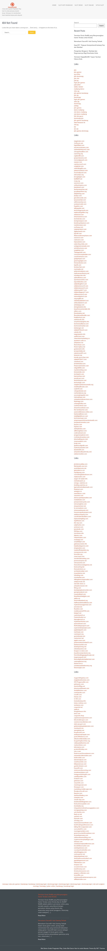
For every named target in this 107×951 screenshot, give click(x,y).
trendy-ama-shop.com (81, 357)
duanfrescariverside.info (82, 309)
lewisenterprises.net (80, 189)
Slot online (89, 5)
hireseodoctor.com (80, 263)
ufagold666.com (79, 368)
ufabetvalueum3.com (81, 288)
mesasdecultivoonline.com (83, 755)
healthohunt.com (79, 317)
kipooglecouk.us (79, 619)
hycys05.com (78, 768)
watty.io (76, 709)
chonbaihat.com (79, 577)
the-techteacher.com (81, 410)
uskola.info (77, 332)
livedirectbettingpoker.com (82, 801)
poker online (51, 886)
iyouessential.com (80, 200)
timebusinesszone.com (81, 871)
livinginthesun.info (80, 711)
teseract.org (78, 355)
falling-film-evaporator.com (83, 827)
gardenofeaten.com (80, 766)
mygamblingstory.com (81, 678)
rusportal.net (78, 707)
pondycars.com (79, 378)
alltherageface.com (80, 431)
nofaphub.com (79, 166)
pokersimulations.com (81, 271)
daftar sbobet (78, 87)
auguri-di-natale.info (80, 479)
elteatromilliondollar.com (82, 739)
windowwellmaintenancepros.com (85, 877)
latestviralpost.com (80, 760)
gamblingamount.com (81, 860)
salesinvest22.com (80, 353)
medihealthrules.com (81, 386)
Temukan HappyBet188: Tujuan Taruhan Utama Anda (87, 58)
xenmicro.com (78, 183)
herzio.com (77, 697)
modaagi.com (78, 539)
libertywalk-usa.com (80, 466)
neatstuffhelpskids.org (81, 550)
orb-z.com (77, 751)
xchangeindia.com (80, 403)
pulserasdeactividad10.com (83, 642)
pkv (75, 70)
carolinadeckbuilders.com (82, 516)
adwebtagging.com (80, 852)
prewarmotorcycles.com (82, 502)
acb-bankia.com (79, 812)
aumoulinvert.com (80, 623)
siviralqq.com (78, 820)
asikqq (76, 106)
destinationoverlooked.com (83, 858)
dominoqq (77, 97)
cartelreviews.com (80, 225)
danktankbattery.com (81, 795)
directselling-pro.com (81, 439)
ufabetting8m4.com (80, 284)
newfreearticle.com (80, 762)
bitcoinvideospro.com (81, 720)
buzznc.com (78, 424)
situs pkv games (14, 884)
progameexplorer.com (81, 435)
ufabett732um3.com (80, 330)
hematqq (43, 886)
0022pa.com (78, 531)
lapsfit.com (77, 265)
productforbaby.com (80, 749)
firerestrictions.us (79, 569)
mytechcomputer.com (81, 447)
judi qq (76, 80)
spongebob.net (79, 730)
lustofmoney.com (79, 869)
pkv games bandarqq (81, 93)
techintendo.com (79, 219)
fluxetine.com (78, 609)
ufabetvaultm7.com (80, 290)
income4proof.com (80, 172)
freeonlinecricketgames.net (83, 565)
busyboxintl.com (79, 732)
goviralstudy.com (79, 636)
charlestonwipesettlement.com (84, 843)
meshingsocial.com (80, 785)
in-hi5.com (77, 699)
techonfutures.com (80, 380)
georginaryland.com (80, 592)
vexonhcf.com (78, 495)
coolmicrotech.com (80, 405)
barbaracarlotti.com (80, 644)
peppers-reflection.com (81, 873)
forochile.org (78, 554)
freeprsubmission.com (81, 366)
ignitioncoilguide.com (81, 445)
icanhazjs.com (78, 632)
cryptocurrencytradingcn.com (83, 839)
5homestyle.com (79, 667)
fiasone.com (78, 793)
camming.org (78, 153)
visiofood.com (78, 361)
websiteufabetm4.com (81, 300)
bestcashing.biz (79, 567)
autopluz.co (78, 491)
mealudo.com (78, 797)
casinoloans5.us (79, 615)
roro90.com (78, 694)
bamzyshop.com (79, 376)
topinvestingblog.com (81, 518)
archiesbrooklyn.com (81, 571)
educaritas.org (79, 174)
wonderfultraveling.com (81, 558)
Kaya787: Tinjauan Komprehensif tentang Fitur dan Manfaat (89, 46)
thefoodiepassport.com (81, 625)
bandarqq (24, 884)
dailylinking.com (79, 193)
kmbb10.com (78, 778)
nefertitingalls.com (80, 168)
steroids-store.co (79, 583)
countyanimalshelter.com (82, 850)
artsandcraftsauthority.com (83, 452)
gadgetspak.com (79, 258)
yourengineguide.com (81, 395)
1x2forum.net (78, 143)
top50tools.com (79, 521)
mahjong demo (79, 89)
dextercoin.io (78, 663)
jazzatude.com (79, 529)
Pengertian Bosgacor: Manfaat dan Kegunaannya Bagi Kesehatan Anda (86, 52)
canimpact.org (78, 634)
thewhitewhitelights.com (82, 596)
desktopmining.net (80, 646)
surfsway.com (78, 227)
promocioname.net (80, 560)
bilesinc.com (78, 535)
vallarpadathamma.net (81, 743)
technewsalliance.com (81, 324)
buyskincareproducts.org (82, 653)
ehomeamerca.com (80, 216)
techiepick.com (79, 374)
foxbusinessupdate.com (82, 804)
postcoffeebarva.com (81, 736)
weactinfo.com (79, 783)
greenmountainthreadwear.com (84, 833)
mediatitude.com (79, 500)
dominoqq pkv (78, 118)
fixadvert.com (78, 489)
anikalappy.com (79, 305)
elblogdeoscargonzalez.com (83, 579)
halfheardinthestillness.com (83, 602)
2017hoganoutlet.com (81, 682)
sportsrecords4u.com (81, 279)
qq (75, 127)
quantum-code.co (80, 340)
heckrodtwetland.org (81, 600)
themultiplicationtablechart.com (84, 659)
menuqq (5, 884)
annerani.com (78, 527)
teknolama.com (79, 747)
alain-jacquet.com (80, 724)
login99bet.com (79, 145)
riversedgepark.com (80, 160)
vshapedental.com (80, 391)
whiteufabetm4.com (80, 303)
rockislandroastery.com (81, 437)
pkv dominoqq (78, 76)
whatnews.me (78, 342)
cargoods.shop (79, 715)
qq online (77, 74)
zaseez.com (78, 162)
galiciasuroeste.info (80, 544)
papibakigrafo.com (80, 630)
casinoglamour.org (80, 661)
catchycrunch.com (80, 164)
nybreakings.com (79, 397)
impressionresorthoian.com (83, 822)
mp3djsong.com (79, 472)
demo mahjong (79, 110)
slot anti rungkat (98, 884)
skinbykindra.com (80, 428)
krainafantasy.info (80, 701)
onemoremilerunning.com (82, 770)
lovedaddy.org (78, 806)
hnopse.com (78, 864)
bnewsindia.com (79, 372)
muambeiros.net (79, 573)
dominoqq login (41, 884)
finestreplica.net (79, 313)
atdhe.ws (77, 598)
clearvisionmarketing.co (82, 338)
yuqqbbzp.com (79, 250)
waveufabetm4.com (80, 296)
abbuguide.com (79, 208)
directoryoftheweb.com (81, 688)
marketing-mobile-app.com (83, 789)
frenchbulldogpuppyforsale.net (84, 655)
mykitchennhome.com (81, 621)
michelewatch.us (79, 481)
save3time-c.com (79, 493)
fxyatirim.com (78, 206)
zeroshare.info (79, 533)
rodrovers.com (79, 240)
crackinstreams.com (80, 256)
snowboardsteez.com (81, 772)
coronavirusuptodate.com (82, 254)
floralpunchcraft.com (81, 791)
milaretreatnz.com (80, 537)
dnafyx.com (78, 195)
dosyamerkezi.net (80, 506)
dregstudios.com (79, 548)
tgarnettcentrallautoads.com (83, 487)
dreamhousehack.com (81, 407)
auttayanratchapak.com (82, 734)
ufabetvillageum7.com (81, 292)
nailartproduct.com (80, 229)
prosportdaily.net (79, 351)
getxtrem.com (78, 780)
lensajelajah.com (79, 177)
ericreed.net (78, 607)
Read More (41, 915)
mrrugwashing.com (80, 810)
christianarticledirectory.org (83, 665)
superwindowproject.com (82, 628)
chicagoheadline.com (81, 151)
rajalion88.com (79, 156)
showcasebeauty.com (81, 510)
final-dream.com (79, 345)
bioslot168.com (79, 449)
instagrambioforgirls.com (82, 774)
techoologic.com (79, 382)
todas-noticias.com (80, 703)
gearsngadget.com (80, 261)
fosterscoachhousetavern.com (84, 753)
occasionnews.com (80, 867)
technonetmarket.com (81, 326)
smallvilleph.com (79, 542)
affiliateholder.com (80, 879)
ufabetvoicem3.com (80, 294)
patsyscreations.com (81, 170)
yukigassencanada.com (82, 246)
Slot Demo (79, 5)
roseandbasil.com (80, 594)
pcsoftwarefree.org (80, 191)
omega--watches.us (80, 483)
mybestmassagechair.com (82, 604)
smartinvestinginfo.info (81, 321)
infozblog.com (78, 575)
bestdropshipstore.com (81, 223)
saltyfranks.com (79, 525)
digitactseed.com (79, 231)
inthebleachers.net (80, 649)
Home (54, 5)
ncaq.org (77, 181)
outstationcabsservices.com (83, 399)
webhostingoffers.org (81, 212)
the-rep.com (78, 523)
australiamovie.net (80, 468)
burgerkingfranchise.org (82, 741)
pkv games (77, 72)
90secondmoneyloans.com (83, 235)
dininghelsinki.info (80, 307)
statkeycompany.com (81, 514)
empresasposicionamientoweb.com (85, 420)
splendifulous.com (80, 277)
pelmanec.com (79, 684)
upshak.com (78, 816)
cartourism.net (79, 638)
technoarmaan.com (80, 418)
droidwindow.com (79, 363)
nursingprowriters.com (81, 831)
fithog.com (77, 588)
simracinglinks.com (80, 504)
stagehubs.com (79, 141)
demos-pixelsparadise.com (83, 497)
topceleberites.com (80, 282)
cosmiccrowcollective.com (82, 722)
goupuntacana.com (80, 158)
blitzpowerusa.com (80, 764)
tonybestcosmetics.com (82, 422)
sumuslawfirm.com (80, 829)
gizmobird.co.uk (79, 470)
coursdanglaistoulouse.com (83, 474)
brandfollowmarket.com (82, 846)
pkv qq (76, 95)
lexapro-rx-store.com (81, 651)
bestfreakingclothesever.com (83, 825)
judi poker (77, 85)
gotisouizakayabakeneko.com (84, 726)
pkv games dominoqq (81, 131)
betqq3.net (77, 613)
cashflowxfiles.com (80, 776)
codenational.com (80, 433)
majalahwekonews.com (81, 680)
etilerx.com (77, 311)
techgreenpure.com (80, 221)
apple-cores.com (79, 640)
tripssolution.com (79, 242)
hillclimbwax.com (79, 862)
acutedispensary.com (81, 835)
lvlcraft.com (78, 233)
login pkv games (79, 82)
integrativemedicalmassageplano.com (86, 808)
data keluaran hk (79, 122)
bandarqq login (69, 886)
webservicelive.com (80, 454)
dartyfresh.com (79, 187)
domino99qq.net (79, 686)
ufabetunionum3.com (81, 286)
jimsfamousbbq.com (80, 464)
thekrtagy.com (78, 401)
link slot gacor (78, 116)
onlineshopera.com (80, 185)
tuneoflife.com (78, 875)
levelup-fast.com (79, 267)
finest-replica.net (79, 347)
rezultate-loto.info (80, 275)
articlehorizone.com (80, 248)
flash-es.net (78, 814)
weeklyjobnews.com (80, 848)
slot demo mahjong (80, 112)
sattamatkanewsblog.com (82, 837)
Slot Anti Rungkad (65, 5)
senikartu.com (78, 705)
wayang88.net (78, 298)
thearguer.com (79, 787)
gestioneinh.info (79, 349)
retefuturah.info (79, 319)
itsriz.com (77, 713)
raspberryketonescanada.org (83, 384)
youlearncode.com (80, 204)
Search (76, 22)
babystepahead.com (81, 856)
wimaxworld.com (79, 563)
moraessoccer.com (80, 552)
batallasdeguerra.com (81, 546)
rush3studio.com (79, 692)
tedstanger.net (79, 328)
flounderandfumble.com (82, 315)
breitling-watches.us (80, 485)
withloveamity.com (80, 202)
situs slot (100, 5)
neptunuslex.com (79, 476)
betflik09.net (78, 179)
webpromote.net (79, 581)
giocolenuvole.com (80, 198)
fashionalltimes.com (80, 414)
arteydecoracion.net (80, 586)
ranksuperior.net (79, 854)
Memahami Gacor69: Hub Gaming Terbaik (88, 41)
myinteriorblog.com (80, 370)
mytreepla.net (78, 269)
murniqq (36, 886)
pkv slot (76, 78)
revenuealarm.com (80, 441)
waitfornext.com (79, 336)
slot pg (76, 124)
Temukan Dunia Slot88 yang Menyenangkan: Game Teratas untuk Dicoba (89, 36)
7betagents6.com (80, 252)
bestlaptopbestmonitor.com (83, 590)
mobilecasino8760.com (81, 611)
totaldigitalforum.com (81, 416)
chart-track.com (79, 556)
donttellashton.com (80, 690)
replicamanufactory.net (81, 273)
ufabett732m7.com (80, 359)
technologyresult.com (81, 210)
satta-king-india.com (80, 244)
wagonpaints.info (79, 334)
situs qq (76, 91)
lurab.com (77, 443)
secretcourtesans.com (81, 147)
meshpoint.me (78, 728)
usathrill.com (78, 389)
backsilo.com (78, 818)
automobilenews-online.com (83, 412)
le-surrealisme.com (80, 508)
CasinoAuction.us (80, 617)
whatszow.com (79, 214)
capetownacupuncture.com (83, 718)
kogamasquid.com (80, 657)
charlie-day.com (79, 799)
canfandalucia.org (80, 393)
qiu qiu (76, 129)
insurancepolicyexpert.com (83, 512)
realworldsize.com (80, 745)
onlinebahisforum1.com (82, 149)
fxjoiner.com (78, 426)
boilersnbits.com (79, 757)
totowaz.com (78, 841)
